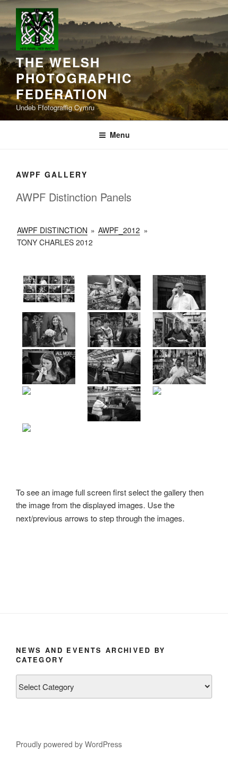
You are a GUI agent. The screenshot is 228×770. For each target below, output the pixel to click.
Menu (120, 134)
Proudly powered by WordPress (69, 744)
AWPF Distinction (52, 230)
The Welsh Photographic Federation (74, 78)
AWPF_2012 (119, 230)
